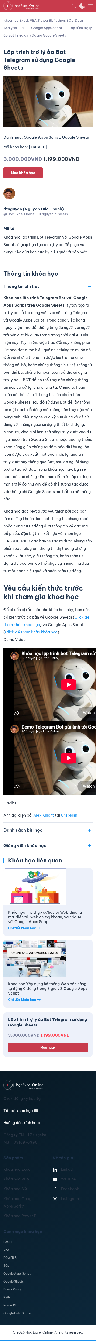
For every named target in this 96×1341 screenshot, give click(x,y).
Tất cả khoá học (20, 1110)
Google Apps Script (17, 1273)
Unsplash (69, 815)
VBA (6, 1250)
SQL (6, 1265)
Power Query (12, 1289)
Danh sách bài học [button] (22, 830)
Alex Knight (43, 815)
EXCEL (8, 1242)
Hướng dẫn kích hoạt (21, 1122)
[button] (74, 6)
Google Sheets (13, 1281)
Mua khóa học (23, 173)
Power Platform (14, 1305)
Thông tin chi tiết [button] (21, 286)
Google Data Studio (17, 1313)
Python (8, 1297)
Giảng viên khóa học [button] (24, 845)
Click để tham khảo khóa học (31, 632)
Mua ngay (48, 1047)
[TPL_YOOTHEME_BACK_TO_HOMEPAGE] (37, 6)
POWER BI (10, 1257)
